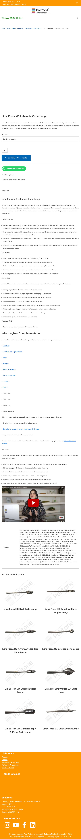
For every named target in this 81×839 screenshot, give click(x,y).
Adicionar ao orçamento (16, 158)
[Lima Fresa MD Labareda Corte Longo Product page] (20, 672)
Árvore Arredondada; (10, 375)
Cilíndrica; (6, 346)
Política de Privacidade (10, 765)
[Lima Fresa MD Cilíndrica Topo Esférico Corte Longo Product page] (20, 712)
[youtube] (17, 825)
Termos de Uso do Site (10, 762)
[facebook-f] (25, 825)
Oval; (5, 357)
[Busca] (77, 18)
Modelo (4, 134)
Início (3, 28)
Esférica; (6, 363)
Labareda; (6, 381)
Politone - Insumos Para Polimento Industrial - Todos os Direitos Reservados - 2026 (40, 834)
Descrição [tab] (5, 191)
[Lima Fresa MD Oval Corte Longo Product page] (20, 592)
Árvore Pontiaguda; (9, 369)
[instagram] (8, 825)
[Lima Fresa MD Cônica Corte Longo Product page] (61, 712)
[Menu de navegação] (77, 3)
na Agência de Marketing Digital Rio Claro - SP (53, 837)
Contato (4, 760)
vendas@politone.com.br (16, 4)
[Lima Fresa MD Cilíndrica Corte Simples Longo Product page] (61, 592)
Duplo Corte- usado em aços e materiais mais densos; (21, 429)
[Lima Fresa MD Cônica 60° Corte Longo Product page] (61, 672)
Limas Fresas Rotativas (15, 28)
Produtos (5, 757)
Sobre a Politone (8, 768)
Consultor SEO (29, 837)
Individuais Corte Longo (33, 28)
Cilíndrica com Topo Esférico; (12, 352)
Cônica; (5, 387)
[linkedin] (33, 825)
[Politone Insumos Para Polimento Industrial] (40, 11)
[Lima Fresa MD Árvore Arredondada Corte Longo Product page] (20, 632)
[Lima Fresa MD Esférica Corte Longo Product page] (61, 632)
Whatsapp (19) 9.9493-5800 (12, 18)
